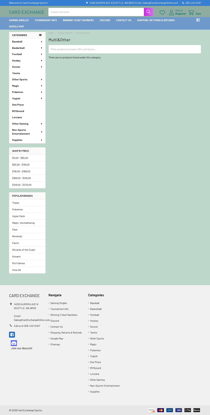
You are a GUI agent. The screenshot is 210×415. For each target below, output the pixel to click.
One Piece (18, 104)
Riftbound (18, 111)
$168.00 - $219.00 (21, 178)
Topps (15, 202)
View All (16, 269)
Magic (15, 85)
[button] (26, 343)
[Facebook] (198, 20)
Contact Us (123, 20)
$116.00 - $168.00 (21, 171)
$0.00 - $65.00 (20, 157)
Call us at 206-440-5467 (27, 325)
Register (180, 13)
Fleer (15, 229)
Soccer (16, 66)
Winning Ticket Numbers (78, 20)
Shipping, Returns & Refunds (156, 20)
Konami (16, 256)
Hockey (16, 60)
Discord (105, 20)
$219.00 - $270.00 (22, 184)
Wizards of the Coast (23, 249)
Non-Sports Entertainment (21, 131)
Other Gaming (20, 123)
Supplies (17, 139)
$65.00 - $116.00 (21, 164)
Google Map (16, 26)
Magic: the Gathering (23, 222)
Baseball (17, 41)
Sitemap (55, 344)
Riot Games (18, 263)
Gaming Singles (19, 20)
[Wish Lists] (163, 12)
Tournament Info (46, 20)
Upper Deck (18, 216)
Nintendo (17, 236)
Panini (15, 242)
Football (17, 54)
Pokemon (17, 92)
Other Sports (19, 79)
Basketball (18, 47)
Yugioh (16, 98)
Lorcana (17, 117)
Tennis (16, 73)
